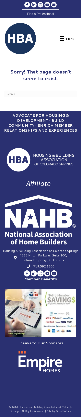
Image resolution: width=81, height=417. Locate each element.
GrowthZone (63, 411)
